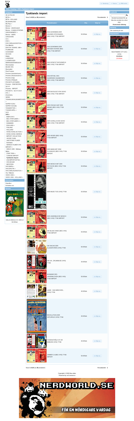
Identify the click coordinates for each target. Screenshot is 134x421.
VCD (7, 112)
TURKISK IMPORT (12, 155)
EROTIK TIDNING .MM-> (14, 47)
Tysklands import (28, 9)
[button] (104, 3)
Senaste (8, 188)
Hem (7, 9)
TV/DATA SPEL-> (11, 110)
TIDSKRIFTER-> (11, 108)
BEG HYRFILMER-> (12, 119)
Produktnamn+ (52, 23)
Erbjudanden (114, 33)
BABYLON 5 (10, 116)
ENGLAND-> (10, 125)
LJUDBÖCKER (10, 60)
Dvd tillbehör (9, 45)
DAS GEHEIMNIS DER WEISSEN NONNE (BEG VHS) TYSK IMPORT (55, 49)
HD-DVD (8, 54)
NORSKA (9, 142)
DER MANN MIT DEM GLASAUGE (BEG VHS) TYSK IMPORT (57, 151)
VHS (19, 9)
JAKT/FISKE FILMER (13, 140)
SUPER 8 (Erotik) (11, 106)
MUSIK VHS (9, 67)
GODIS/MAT (10, 52)
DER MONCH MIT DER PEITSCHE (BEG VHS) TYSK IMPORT (56, 166)
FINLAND (9, 127)
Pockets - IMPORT (12, 88)
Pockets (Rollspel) (11, 80)
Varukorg (113, 27)
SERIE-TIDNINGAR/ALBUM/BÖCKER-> (16, 99)
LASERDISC (10, 58)
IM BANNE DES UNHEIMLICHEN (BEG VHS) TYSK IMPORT (56, 276)
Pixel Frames (10, 71)
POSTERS (9, 95)
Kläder (8, 56)
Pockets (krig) (10, 78)
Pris (86, 23)
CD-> (7, 39)
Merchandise (10, 65)
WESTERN (9, 164)
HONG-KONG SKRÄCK (14, 134)
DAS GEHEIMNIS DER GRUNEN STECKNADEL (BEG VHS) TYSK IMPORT (56, 34)
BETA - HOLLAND (11, 19)
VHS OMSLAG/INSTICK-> (14, 170)
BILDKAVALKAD (11, 21)
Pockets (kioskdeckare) (13, 73)
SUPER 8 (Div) (10, 104)
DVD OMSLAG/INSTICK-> (14, 43)
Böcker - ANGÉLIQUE (13, 28)
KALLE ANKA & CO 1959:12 (15, 220)
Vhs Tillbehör (10, 173)
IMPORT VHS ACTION (13, 136)
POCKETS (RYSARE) (13, 82)
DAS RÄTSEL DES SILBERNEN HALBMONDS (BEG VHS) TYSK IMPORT (56, 78)
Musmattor (9, 69)
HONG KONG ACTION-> (14, 132)
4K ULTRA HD (10, 15)
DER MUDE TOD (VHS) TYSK (57, 191)
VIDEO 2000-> (10, 175)
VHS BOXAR (10, 162)
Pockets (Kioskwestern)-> (14, 75)
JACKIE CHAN (11, 138)
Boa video (73, 373)
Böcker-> (9, 26)
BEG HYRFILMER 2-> (13, 121)
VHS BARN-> (10, 166)
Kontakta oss (10, 185)
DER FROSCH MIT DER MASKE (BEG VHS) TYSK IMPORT (55, 107)
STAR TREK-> (11, 153)
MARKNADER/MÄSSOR (13, 62)
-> (8, 114)
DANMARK (9, 123)
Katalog (13, 9)
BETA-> (8, 17)
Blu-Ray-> (9, 23)
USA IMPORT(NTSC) (13, 160)
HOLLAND (9, 129)
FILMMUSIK (9, 49)
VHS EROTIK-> (11, 168)
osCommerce (71, 375)
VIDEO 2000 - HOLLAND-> (14, 177)
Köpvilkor (9, 183)
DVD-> (8, 41)
